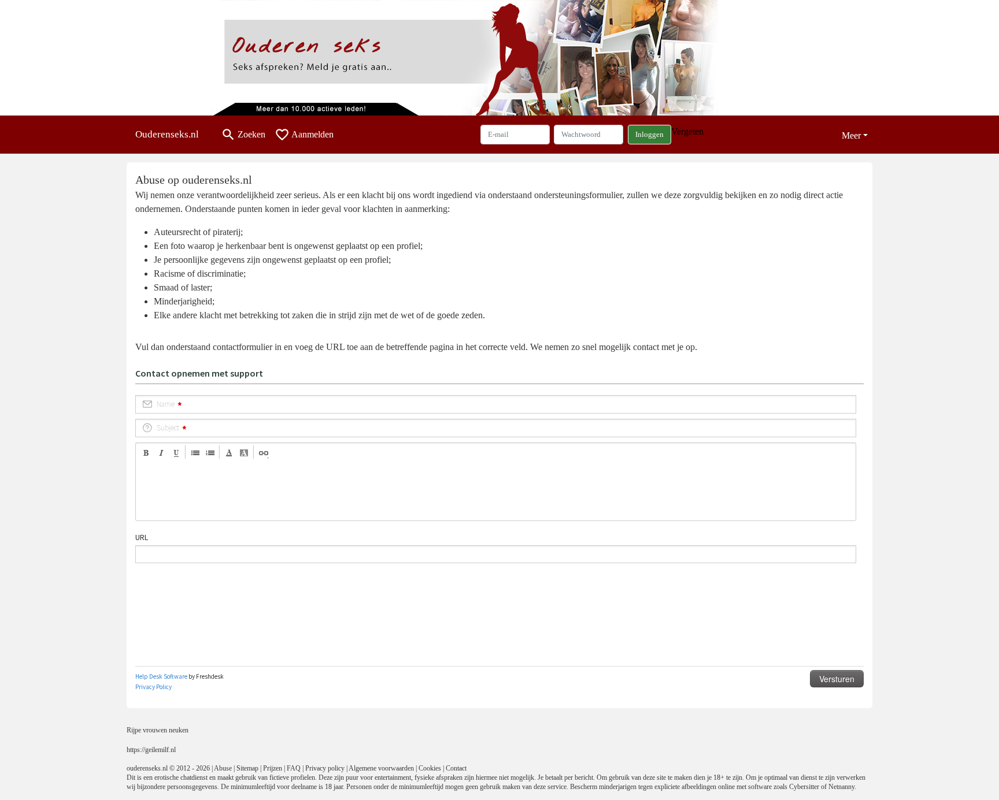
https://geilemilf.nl (151, 750)
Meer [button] (851, 135)
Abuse (223, 768)
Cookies (430, 768)
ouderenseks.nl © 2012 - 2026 (168, 768)
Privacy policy (325, 768)
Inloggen (649, 134)
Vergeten (687, 131)
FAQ (294, 768)
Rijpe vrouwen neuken (157, 730)
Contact (456, 768)
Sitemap (247, 768)
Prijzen (272, 768)
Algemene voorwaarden (381, 768)
